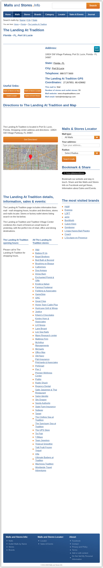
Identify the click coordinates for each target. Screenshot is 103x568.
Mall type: (67, 134)
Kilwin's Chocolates (44, 315)
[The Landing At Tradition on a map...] (30, 157)
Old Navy (39, 356)
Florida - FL (59, 63)
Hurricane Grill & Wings (46, 308)
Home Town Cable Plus (46, 305)
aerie (67, 217)
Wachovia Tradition (44, 464)
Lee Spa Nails (42, 332)
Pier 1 (38, 369)
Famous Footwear (44, 287)
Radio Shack (41, 383)
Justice (38, 311)
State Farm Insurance (45, 407)
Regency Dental (43, 386)
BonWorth (69, 220)
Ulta (37, 454)
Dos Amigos (41, 270)
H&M (67, 207)
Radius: (66, 150)
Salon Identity (41, 396)
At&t (37, 250)
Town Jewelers (42, 440)
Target (38, 413)
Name (22, 20)
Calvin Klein (70, 224)
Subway (39, 410)
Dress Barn (40, 274)
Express (68, 210)
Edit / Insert (97, 49)
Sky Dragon (41, 400)
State (34, 20)
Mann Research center (46, 335)
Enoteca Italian (42, 284)
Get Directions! (30, 139)
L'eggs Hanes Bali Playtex (77, 231)
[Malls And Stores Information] (22, 5)
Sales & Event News (32, 96)
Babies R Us (41, 253)
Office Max (40, 352)
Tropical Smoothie (44, 444)
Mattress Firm (41, 339)
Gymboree (70, 227)
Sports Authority (42, 403)
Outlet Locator (12, 96)
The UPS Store (42, 430)
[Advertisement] (75, 35)
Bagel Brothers (42, 257)
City (29, 20)
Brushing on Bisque (44, 263)
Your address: (69, 142)
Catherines (40, 267)
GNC (37, 298)
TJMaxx (39, 437)
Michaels (39, 349)
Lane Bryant (41, 329)
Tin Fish (39, 433)
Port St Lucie (58, 68)
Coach (68, 234)
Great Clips (40, 301)
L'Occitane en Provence (76, 238)
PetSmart (39, 366)
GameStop (40, 294)
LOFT (67, 213)
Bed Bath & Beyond (44, 260)
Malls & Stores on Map (11, 91)
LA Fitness (40, 325)
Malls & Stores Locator (32, 91)
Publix (38, 379)
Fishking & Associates (45, 291)
